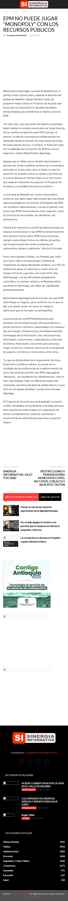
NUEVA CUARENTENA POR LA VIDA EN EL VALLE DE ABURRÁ (43, 785)
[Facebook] (6, 42)
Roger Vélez (28, 814)
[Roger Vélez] (8, 818)
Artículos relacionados (21, 497)
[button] (5, 4)
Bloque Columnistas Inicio (9, 543)
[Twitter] (13, 42)
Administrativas (28, 789)
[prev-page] (5, 553)
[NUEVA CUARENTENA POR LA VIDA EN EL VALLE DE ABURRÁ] (11, 787)
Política (25, 11)
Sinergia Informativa (17, 35)
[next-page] (10, 553)
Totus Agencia (34, 897)
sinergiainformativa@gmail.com (41, 752)
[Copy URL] (43, 42)
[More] (50, 42)
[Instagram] (30, 761)
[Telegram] (35, 42)
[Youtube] (47, 762)
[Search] (63, 4)
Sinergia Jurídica (29, 808)
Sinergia (25, 818)
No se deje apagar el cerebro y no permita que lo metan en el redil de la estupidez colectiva (40, 526)
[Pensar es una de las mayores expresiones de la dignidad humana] (11, 510)
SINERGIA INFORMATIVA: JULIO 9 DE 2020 (17, 475)
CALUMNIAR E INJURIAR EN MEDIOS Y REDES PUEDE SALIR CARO (39, 801)
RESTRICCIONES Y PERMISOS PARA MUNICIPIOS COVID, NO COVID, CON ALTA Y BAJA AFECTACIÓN (49, 478)
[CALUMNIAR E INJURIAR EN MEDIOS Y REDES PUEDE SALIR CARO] (11, 802)
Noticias (15, 11)
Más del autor (50, 497)
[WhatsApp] (21, 42)
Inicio (5, 11)
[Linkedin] (28, 42)
